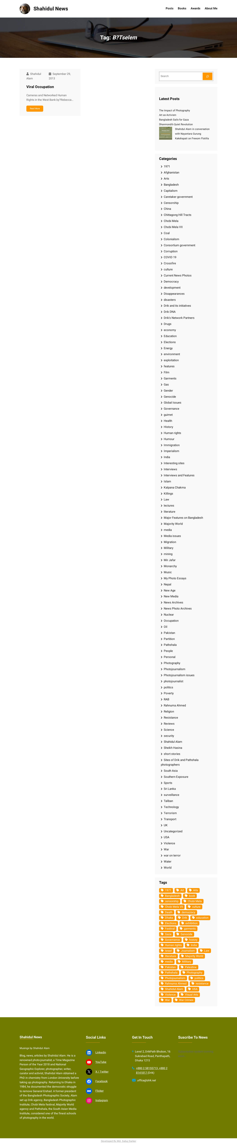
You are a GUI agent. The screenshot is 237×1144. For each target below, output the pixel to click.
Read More (35, 108)
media (168, 530)
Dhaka (169, 918)
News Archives (173, 602)
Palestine (191, 967)
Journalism (188, 951)
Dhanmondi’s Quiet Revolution (176, 124)
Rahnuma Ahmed (175, 705)
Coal (167, 233)
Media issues (172, 536)
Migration (170, 542)
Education (170, 336)
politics (168, 687)
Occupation (171, 621)
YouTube (100, 1062)
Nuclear (169, 614)
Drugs (167, 324)
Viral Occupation (40, 87)
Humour (169, 439)
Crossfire (170, 263)
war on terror (172, 855)
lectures (169, 505)
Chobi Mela (171, 221)
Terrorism (170, 813)
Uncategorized (173, 831)
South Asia (171, 771)
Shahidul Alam (173, 742)
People (168, 651)
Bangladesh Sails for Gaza (174, 120)
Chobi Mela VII (173, 227)
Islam (167, 481)
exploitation (171, 360)
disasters (170, 300)
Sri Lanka (170, 789)
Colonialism (171, 239)
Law (166, 499)
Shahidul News (50, 9)
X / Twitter (101, 1072)
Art (182, 890)
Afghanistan (171, 172)
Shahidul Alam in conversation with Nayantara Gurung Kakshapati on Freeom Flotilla (192, 133)
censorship (172, 901)
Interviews (170, 469)
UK (166, 825)
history (193, 940)
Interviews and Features (179, 475)
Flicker (99, 1091)
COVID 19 (170, 257)
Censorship (171, 203)
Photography (172, 663)
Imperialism (171, 451)
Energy (168, 348)
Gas (166, 384)
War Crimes (186, 1000)
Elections (170, 342)
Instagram (101, 1100)
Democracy (171, 281)
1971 (167, 166)
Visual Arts (191, 995)
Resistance (171, 717)
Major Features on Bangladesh (183, 518)
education (202, 918)
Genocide (170, 397)
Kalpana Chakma (175, 487)
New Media (171, 596)
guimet (168, 415)
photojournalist (173, 681)
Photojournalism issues (179, 675)
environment (172, 354)
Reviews (169, 724)
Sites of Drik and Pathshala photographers (179, 762)
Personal (169, 657)
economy (170, 330)
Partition (169, 639)
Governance (171, 409)
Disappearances (174, 294)
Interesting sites (174, 463)
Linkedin (100, 1052)
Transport (170, 819)
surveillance (171, 795)
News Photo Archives (178, 608)
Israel (168, 951)
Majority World (173, 524)
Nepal (167, 584)
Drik (184, 918)
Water (167, 861)
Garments (170, 378)
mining (168, 554)
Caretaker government (178, 197)
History (168, 427)
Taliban (168, 801)
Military (168, 548)
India (167, 457)
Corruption (170, 251)
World (167, 867)
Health (168, 421)
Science (169, 730)
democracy (188, 912)
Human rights (172, 433)
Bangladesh (171, 185)
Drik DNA (170, 312)
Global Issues (172, 402)
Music (168, 572)
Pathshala (170, 645)
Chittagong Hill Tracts (177, 215)
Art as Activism (167, 115)
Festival (170, 929)
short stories (172, 754)
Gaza (168, 934)
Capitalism (170, 191)
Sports (168, 783)
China (167, 209)
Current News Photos (178, 275)
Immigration (172, 445)
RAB (166, 699)
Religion (169, 711)
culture (168, 269)
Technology (171, 807)
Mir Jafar (170, 560)
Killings (168, 493)
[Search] (207, 76)
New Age (169, 590)
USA (166, 837)
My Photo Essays (175, 578)
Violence (169, 843)
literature (169, 511)
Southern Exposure (176, 777)
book (192, 896)
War (166, 849)
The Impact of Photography (174, 110)
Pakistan (169, 633)
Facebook (101, 1081)
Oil (165, 627)
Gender (168, 390)
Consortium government (179, 245)
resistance (202, 983)
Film (166, 372)
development (172, 287)
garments (190, 929)
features (169, 366)
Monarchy (170, 566)
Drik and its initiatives (177, 306)
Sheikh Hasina (173, 748)
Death (168, 912)
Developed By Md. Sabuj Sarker (118, 1141)
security (169, 736)
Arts (166, 178)
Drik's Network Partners (179, 318)
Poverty (169, 693)
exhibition (191, 923)
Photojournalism (174, 669)
